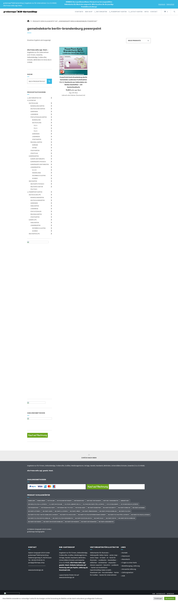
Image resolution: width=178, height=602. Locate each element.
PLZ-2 (35, 125)
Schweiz (35, 178)
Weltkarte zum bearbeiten (106, 521)
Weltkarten (33, 181)
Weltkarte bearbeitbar (94, 507)
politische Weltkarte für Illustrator (93, 504)
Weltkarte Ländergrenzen (89, 511)
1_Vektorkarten (100, 12)
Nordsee (35, 145)
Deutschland (33, 103)
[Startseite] (20, 12)
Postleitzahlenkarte (112, 504)
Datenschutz (170, 4)
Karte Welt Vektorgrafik (94, 500)
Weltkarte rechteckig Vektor (83, 518)
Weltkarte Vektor (111, 518)
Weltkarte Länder (75, 511)
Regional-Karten (36, 142)
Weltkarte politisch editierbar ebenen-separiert (92, 514)
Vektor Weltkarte (80, 507)
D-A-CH (34, 170)
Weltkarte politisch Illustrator (140, 514)
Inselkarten (34, 206)
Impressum (161, 4)
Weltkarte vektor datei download (53, 521)
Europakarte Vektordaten (39, 164)
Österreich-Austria (39, 175)
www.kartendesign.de (35, 570)
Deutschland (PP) (35, 195)
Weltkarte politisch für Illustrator (118, 514)
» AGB (123, 576)
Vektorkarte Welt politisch (65, 507)
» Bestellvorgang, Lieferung (130, 566)
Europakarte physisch (38, 162)
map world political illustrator (37, 504)
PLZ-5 (35, 131)
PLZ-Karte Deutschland (55, 504)
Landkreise (34, 114)
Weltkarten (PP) (34, 234)
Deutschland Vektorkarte (64, 500)
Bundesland (36, 120)
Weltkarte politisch (124, 511)
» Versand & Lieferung (128, 569)
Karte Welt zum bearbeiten (110, 500)
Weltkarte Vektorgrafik (72, 521)
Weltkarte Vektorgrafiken (89, 521)
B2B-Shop (88, 12)
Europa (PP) (33, 220)
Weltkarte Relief (99, 518)
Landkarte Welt (124, 500)
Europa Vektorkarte (37, 159)
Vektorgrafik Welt (33, 507)
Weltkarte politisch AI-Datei (68, 514)
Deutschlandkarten (37, 200)
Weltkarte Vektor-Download (126, 518)
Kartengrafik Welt (79, 500)
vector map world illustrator (129, 504)
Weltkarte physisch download (108, 511)
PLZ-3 (35, 128)
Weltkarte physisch (37, 184)
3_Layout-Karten (135, 12)
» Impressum (125, 556)
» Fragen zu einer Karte (129, 562)
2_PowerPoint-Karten (118, 12)
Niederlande (36, 173)
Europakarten (34, 156)
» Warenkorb (125, 559)
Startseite (79, 12)
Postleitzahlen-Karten (38, 117)
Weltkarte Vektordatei (34, 521)
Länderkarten (35, 167)
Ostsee (34, 148)
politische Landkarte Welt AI (72, 504)
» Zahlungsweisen (127, 572)
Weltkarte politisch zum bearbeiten (63, 518)
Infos (146, 12)
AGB (153, 594)
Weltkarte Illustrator (61, 511)
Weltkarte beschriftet (109, 507)
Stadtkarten (36, 139)
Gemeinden (34, 111)
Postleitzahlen (35, 211)
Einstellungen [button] (158, 598)
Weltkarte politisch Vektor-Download (39, 518)
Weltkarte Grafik (48, 511)
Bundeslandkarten (37, 197)
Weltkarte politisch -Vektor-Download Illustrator (43, 514)
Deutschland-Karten (37, 109)
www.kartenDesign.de (66, 577)
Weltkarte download (124, 507)
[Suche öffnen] (174, 12)
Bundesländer (41, 500)
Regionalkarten (36, 214)
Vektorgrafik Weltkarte (48, 507)
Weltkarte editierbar (138, 507)
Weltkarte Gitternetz (34, 511)
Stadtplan (34, 153)
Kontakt (153, 12)
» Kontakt (124, 553)
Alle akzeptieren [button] (169, 598)
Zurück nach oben (89, 458)
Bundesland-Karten (37, 106)
